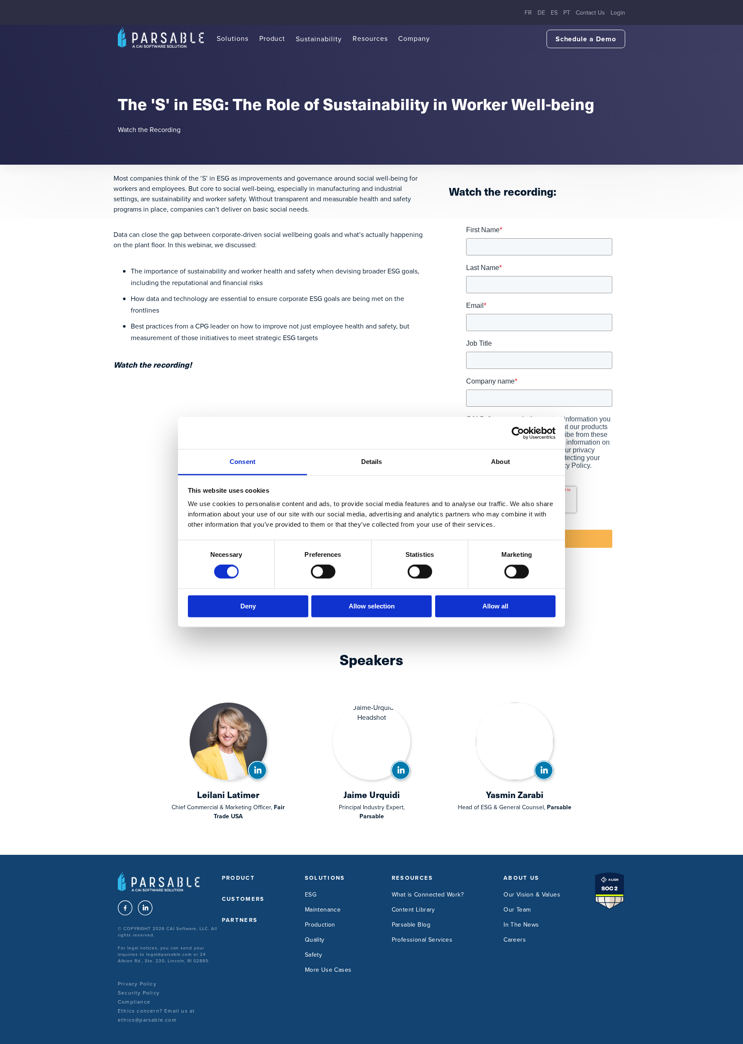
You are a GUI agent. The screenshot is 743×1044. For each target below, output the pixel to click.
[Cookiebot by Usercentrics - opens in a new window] (518, 433)
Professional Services (422, 939)
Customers (243, 899)
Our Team (517, 909)
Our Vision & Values (532, 894)
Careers (515, 939)
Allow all (495, 606)
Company (414, 38)
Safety (313, 954)
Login (618, 12)
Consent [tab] (242, 461)
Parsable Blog (411, 924)
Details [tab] (371, 461)
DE (541, 12)
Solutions (233, 38)
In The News (521, 924)
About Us (522, 878)
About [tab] (500, 461)
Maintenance (323, 909)
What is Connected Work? (428, 894)
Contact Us (590, 12)
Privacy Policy (137, 984)
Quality (315, 939)
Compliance (134, 1002)
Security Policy (139, 993)
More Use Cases (328, 969)
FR (528, 12)
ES (554, 12)
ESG (310, 894)
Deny (248, 606)
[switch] (323, 572)
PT (566, 12)
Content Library (413, 909)
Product (272, 38)
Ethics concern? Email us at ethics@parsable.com (156, 1015)
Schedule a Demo (586, 39)
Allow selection (372, 606)
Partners (240, 920)
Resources (370, 38)
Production (320, 924)
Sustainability (318, 39)
